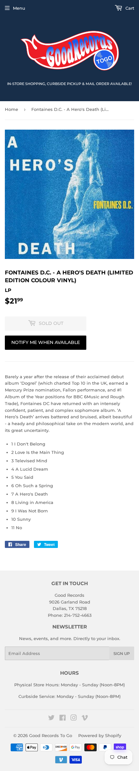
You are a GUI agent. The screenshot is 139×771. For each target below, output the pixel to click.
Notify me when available (45, 342)
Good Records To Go (50, 735)
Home (11, 109)
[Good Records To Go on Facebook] (62, 718)
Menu (19, 8)
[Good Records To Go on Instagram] (73, 718)
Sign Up (121, 653)
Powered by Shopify (99, 735)
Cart (129, 8)
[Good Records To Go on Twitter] (51, 718)
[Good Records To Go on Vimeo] (84, 718)
